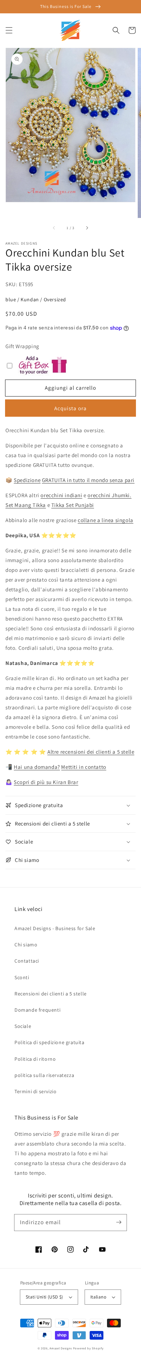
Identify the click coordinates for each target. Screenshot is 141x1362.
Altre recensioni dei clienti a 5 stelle (90, 751)
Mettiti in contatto (83, 766)
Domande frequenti (37, 1010)
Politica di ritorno (35, 1059)
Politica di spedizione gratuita (49, 1042)
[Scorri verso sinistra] (54, 228)
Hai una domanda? (37, 766)
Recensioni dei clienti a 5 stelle (50, 993)
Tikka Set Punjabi (72, 505)
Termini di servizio (35, 1091)
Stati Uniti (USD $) (44, 1297)
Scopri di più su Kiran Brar (46, 782)
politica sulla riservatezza (44, 1075)
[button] (9, 30)
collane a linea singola (105, 520)
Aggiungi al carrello (70, 387)
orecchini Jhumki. (109, 495)
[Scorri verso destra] (87, 228)
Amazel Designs (61, 1348)
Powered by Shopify (88, 1348)
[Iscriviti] (119, 1222)
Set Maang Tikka (25, 505)
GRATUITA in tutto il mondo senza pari (88, 480)
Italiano (98, 1297)
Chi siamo (25, 944)
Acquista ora (70, 408)
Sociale (22, 1026)
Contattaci (26, 961)
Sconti (21, 977)
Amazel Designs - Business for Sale (54, 928)
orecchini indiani (61, 495)
